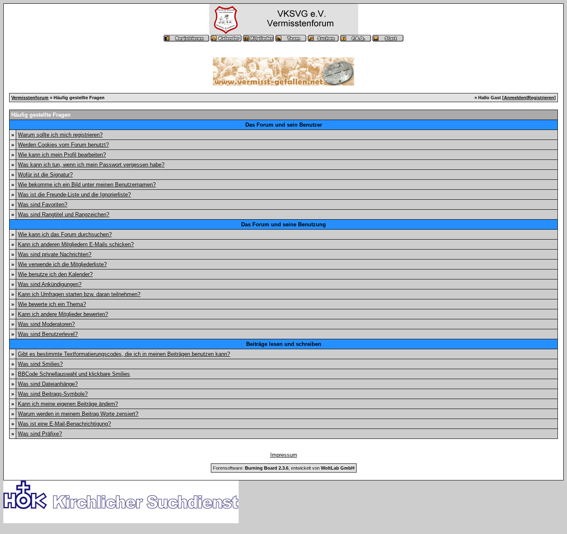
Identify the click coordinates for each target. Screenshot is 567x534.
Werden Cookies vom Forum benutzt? (63, 145)
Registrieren (541, 97)
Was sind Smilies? (40, 364)
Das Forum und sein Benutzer (283, 125)
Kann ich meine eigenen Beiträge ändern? (68, 404)
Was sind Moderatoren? (46, 324)
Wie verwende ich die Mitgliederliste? (62, 264)
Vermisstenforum (30, 97)
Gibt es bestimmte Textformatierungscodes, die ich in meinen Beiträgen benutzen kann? (124, 354)
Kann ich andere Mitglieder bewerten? (63, 314)
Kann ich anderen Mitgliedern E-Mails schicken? (76, 244)
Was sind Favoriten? (42, 204)
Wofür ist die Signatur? (45, 174)
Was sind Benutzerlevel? (48, 334)
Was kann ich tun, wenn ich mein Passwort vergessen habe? (91, 165)
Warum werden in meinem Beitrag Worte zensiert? (78, 414)
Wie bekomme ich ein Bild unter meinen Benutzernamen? (87, 184)
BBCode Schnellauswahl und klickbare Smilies (74, 374)
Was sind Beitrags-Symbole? (53, 394)
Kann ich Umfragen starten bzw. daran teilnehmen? (79, 294)
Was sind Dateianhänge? (48, 384)
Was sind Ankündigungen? (49, 284)
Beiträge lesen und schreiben (283, 344)
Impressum (283, 455)
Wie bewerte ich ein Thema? (52, 304)
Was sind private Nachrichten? (54, 254)
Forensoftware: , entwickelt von (283, 467)
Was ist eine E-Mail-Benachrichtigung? (64, 424)
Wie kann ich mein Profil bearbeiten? (62, 155)
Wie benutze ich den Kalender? (55, 274)
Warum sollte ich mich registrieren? (60, 135)
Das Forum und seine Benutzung (283, 224)
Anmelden (515, 97)
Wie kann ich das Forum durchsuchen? (65, 234)
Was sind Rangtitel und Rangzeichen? (63, 214)
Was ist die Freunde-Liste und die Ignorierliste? (74, 194)
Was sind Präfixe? (40, 434)
